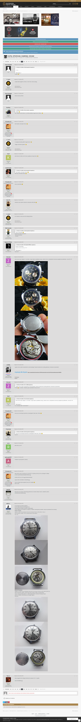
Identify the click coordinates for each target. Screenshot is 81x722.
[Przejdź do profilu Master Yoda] (5, 56)
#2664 (77, 256)
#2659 (77, 181)
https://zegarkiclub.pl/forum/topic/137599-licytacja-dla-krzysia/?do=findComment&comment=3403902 (44, 372)
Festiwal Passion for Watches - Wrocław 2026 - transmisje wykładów (40, 46)
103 (12, 61)
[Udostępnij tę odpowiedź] (74, 64)
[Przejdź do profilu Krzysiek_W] (8, 126)
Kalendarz (26, 6)
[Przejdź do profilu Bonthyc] (8, 111)
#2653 (77, 93)
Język (33, 713)
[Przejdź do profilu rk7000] (8, 369)
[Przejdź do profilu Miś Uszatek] (8, 231)
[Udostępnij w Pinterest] (9, 702)
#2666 (77, 382)
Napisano (18, 64)
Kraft (8, 154)
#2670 (77, 443)
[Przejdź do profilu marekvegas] (8, 171)
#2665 (77, 364)
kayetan (8, 489)
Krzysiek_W (8, 121)
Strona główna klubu (8, 6)
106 (19, 61)
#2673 (77, 489)
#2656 (77, 139)
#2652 (77, 79)
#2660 (77, 200)
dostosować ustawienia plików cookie (43, 719)
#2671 (77, 457)
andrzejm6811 (8, 457)
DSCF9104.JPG (18, 402)
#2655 (77, 121)
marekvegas (8, 168)
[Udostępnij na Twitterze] (3, 702)
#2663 (77, 242)
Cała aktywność (52, 6)
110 (28, 61)
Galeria (32, 6)
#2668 (77, 410)
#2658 (77, 167)
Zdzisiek (8, 257)
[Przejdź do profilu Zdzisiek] (8, 260)
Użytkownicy (39, 6)
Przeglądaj (60, 6)
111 (31, 61)
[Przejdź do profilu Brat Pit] (8, 203)
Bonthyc (8, 107)
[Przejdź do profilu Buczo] (8, 679)
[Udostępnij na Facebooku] (5, 702)
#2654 (77, 107)
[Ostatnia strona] (38, 61)
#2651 (77, 64)
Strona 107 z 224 (42, 61)
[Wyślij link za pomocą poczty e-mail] (7, 702)
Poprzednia (7, 61)
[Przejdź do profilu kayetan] (8, 493)
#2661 (77, 214)
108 (24, 61)
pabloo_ (8, 503)
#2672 (77, 471)
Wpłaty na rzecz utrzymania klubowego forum (40, 41)
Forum (16, 6)
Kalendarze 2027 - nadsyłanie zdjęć (40, 43)
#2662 (77, 228)
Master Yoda (15, 57)
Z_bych (8, 79)
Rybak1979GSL (8, 242)
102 (10, 61)
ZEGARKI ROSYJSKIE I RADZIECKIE (32, 57)
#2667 (77, 396)
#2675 (77, 675)
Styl (36, 713)
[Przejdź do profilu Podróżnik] (8, 432)
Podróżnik (8, 429)
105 (17, 61)
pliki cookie (16, 719)
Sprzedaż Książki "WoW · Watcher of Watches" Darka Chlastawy (40, 48)
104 (15, 61)
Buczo (8, 676)
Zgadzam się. (73, 718)
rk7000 (8, 365)
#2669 (77, 429)
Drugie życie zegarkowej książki (40, 39)
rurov (8, 443)
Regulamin (5, 8)
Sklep (45, 6)
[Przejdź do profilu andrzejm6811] (8, 461)
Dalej (36, 61)
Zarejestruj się (73, 0)
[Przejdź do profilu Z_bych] (8, 83)
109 (26, 61)
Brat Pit (8, 200)
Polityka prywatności (41, 713)
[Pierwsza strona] (3, 61)
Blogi (21, 6)
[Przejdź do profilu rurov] (8, 447)
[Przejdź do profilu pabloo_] (8, 507)
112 (33, 61)
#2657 (77, 153)
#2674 (77, 503)
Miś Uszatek (8, 228)
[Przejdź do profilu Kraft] (8, 157)
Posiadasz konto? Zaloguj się (63, 0)
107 (21, 61)
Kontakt (47, 713)
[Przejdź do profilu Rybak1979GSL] (8, 246)
